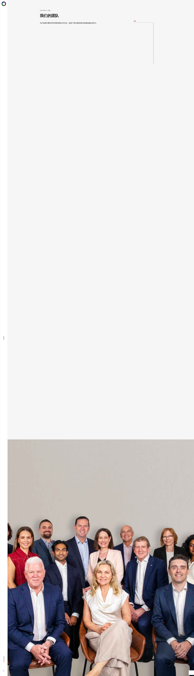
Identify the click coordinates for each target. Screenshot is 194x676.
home (4, 338)
